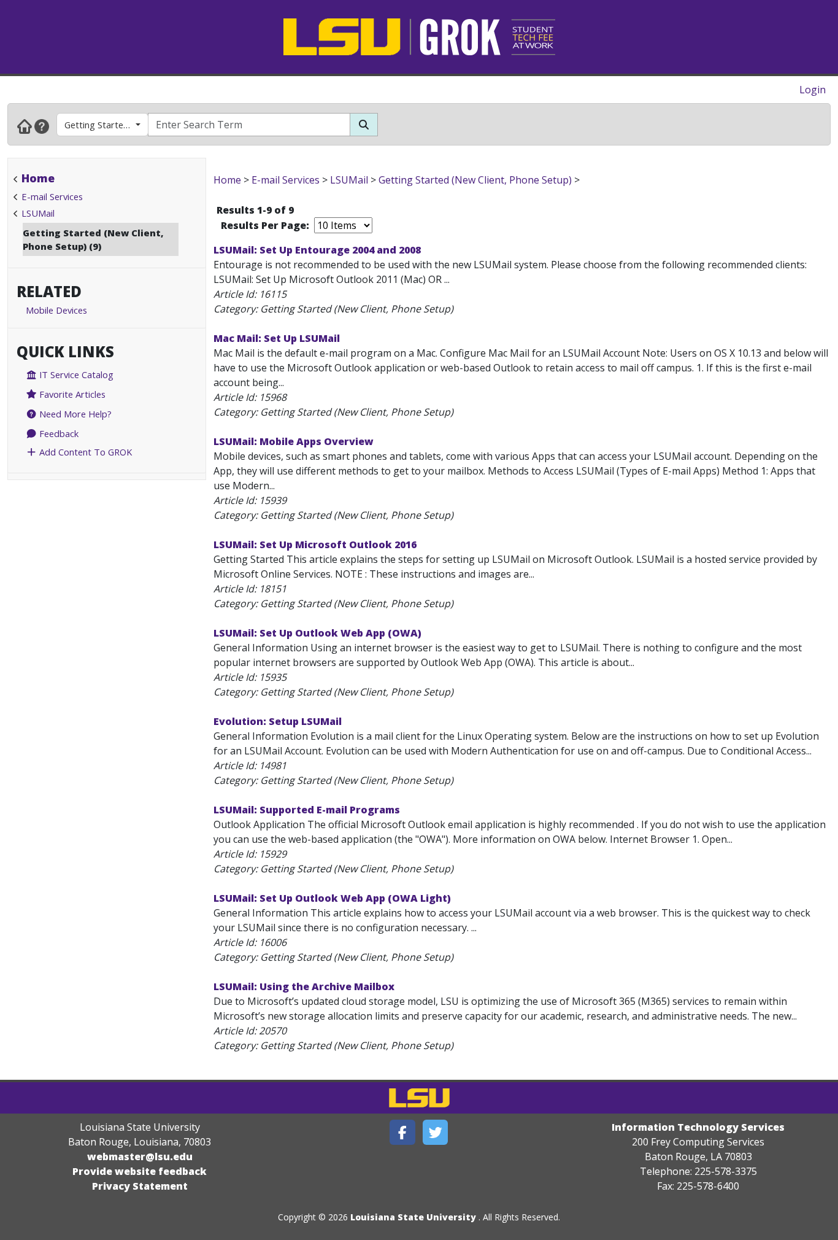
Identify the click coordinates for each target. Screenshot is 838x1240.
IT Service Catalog (75, 374)
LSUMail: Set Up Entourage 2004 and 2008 (317, 250)
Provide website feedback (139, 1171)
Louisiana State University (413, 1217)
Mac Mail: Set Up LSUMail (276, 338)
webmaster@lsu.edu (140, 1156)
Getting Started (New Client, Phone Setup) (106, 124)
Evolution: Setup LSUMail (277, 721)
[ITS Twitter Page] (435, 1132)
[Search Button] (364, 124)
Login (812, 89)
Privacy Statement (140, 1186)
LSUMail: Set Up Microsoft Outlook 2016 (315, 544)
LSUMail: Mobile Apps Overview (293, 441)
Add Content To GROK (84, 452)
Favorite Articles (71, 394)
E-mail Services (52, 196)
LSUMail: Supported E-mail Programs (306, 809)
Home (38, 178)
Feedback (58, 433)
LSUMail (38, 213)
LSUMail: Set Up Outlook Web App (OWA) (317, 633)
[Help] (41, 126)
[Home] (24, 126)
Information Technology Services (698, 1127)
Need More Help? (74, 414)
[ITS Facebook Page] (402, 1132)
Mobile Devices (56, 310)
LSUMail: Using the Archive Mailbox (303, 986)
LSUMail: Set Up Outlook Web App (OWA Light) (332, 898)
